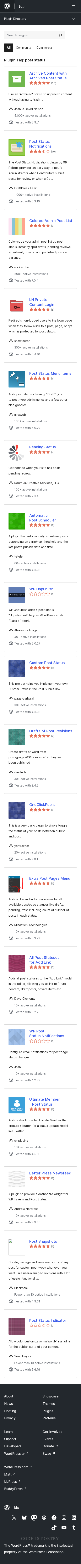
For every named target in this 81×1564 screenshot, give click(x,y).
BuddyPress (15, 1489)
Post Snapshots (43, 1241)
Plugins (48, 1411)
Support (10, 1439)
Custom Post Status (47, 663)
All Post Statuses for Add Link (44, 959)
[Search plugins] (60, 35)
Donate (50, 1446)
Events (48, 1439)
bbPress (12, 1481)
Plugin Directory (15, 18)
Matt (10, 1474)
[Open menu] (74, 6)
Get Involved (53, 1432)
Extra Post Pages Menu (49, 878)
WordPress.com (18, 1467)
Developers (12, 1446)
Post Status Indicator (47, 1320)
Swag (49, 1453)
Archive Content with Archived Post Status (48, 75)
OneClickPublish (43, 804)
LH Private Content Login (41, 301)
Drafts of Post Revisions (50, 731)
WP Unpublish (41, 589)
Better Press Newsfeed (50, 1173)
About (8, 1396)
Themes (49, 1404)
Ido (16, 1507)
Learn (8, 1432)
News (8, 1404)
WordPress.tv (16, 1453)
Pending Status (42, 447)
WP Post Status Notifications (46, 1033)
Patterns (49, 1418)
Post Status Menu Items (50, 373)
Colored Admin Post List (50, 220)
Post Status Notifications (40, 143)
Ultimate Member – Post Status (44, 1101)
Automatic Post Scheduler (42, 517)
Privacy (10, 1418)
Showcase (51, 1396)
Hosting (10, 1411)
